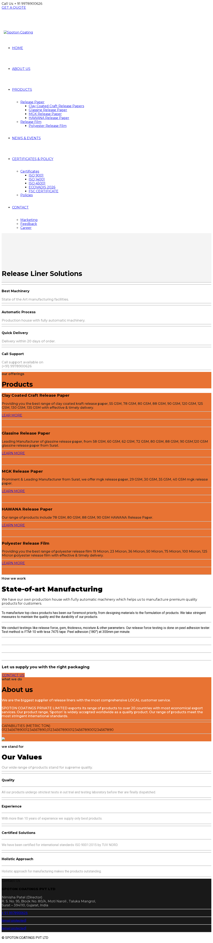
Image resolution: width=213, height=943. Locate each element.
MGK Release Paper (45, 114)
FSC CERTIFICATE (43, 191)
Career (26, 228)
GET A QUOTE (14, 8)
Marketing (29, 220)
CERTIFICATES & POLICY (32, 159)
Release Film (30, 122)
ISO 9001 (36, 175)
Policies (26, 195)
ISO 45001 (37, 183)
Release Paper (32, 102)
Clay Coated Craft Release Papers (56, 106)
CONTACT (20, 207)
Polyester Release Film (48, 126)
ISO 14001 (37, 179)
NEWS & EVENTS (26, 138)
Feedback (28, 224)
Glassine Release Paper (48, 110)
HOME (17, 48)
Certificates (29, 171)
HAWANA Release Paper (49, 118)
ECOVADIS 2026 (42, 187)
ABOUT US (21, 69)
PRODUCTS (22, 90)
